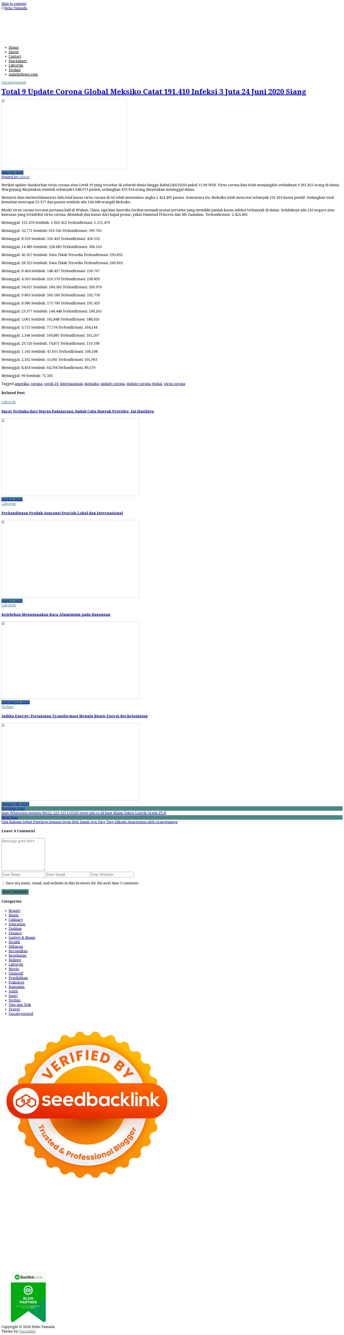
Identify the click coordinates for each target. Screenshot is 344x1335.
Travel (14, 1009)
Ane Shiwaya (305, 1219)
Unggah (194, 1255)
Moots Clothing (262, 1210)
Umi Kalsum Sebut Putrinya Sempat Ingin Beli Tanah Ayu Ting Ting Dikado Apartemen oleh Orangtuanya (89, 822)
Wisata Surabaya (78, 1237)
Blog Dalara (316, 1201)
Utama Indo (137, 1210)
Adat (119, 1250)
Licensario (55, 1228)
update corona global (144, 384)
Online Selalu (232, 1246)
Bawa (280, 1250)
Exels (326, 1215)
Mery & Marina (99, 1215)
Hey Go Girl (163, 1197)
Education (17, 924)
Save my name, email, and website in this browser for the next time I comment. (72, 883)
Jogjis (317, 1206)
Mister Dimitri (169, 1215)
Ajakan (83, 1255)
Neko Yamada (289, 1197)
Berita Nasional (61, 1246)
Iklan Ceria (68, 1206)
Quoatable (27, 1331)
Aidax (166, 1210)
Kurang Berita (35, 1246)
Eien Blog (121, 1215)
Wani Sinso (41, 1210)
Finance (15, 933)
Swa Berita (173, 1206)
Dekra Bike (232, 1223)
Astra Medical (122, 1228)
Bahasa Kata (74, 1264)
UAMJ (283, 1228)
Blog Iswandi (215, 1241)
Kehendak (101, 1259)
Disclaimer (18, 61)
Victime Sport (146, 1228)
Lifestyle (16, 65)
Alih (144, 1250)
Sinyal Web (84, 1246)
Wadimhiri (127, 1201)
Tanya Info (29, 1264)
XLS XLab (297, 1228)
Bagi (228, 1250)
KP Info (154, 1210)
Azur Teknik (45, 1197)
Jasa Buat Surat (236, 1210)
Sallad (135, 1215)
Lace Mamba (185, 1197)
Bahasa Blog (269, 1259)
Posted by (15, 177)
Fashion (15, 928)
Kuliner (15, 960)
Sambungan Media (145, 1259)
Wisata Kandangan (263, 1241)
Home (14, 47)
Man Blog (238, 1237)
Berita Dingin (220, 1259)
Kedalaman (10, 1259)
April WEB (22, 1210)
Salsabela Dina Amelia (321, 1241)
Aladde (57, 1210)
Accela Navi (60, 1201)
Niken (252, 1237)
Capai (182, 1255)
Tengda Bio (196, 1219)
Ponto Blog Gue (171, 1223)
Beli (271, 1250)
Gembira (44, 1259)
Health (14, 942)
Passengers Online (168, 1201)
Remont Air (200, 1232)
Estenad (199, 1210)
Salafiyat (51, 1206)
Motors (7, 1197)
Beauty (14, 911)
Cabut (34, 1255)
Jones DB (55, 1237)
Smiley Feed (54, 1219)
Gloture (17, 1219)
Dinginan (298, 1255)
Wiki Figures (266, 1197)
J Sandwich (242, 1232)
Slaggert (71, 1210)
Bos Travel (103, 1237)
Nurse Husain (310, 1210)
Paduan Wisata (257, 1246)
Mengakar (109, 1255)
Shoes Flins (102, 1223)
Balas (249, 1250)
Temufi (233, 1219)
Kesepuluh (120, 1259)
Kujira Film (249, 1219)
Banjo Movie (116, 1232)
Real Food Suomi (285, 1223)
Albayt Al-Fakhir (227, 1201)
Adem (94, 1255)
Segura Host (175, 1219)
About (14, 52)
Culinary (16, 919)
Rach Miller (296, 1215)
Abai (128, 1250)
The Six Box (99, 1228)
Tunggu (218, 1255)
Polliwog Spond (210, 1197)
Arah (219, 1250)
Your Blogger (169, 1246)
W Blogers (88, 1206)
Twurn (332, 1201)
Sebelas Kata (210, 1246)
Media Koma (104, 1246)
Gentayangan (267, 1255)
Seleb (13, 991)
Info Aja (32, 1250)
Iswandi (69, 1241)
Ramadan (17, 987)
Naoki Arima (221, 1232)
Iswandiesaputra (15, 1241)
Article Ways (211, 1223)
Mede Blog (10, 1223)
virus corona (174, 384)
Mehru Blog (153, 1206)
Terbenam (294, 1250)
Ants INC (144, 1201)
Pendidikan (18, 978)
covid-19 (51, 384)
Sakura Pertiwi (283, 1246)
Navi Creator (292, 1237)
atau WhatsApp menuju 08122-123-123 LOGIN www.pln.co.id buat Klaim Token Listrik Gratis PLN (83, 813)
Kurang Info (11, 1246)
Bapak (284, 1255)
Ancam (185, 1250)
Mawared (308, 1223)
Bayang (260, 1250)
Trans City (155, 1237)
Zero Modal (21, 1201)
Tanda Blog (289, 1259)
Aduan (70, 1255)
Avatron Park (271, 1201)
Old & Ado (222, 1228)
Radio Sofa (313, 1237)
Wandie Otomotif (188, 1241)
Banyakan (315, 1255)
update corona (113, 384)
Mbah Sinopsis (299, 1206)
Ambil (154, 1250)
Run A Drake (94, 1232)
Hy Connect (181, 1210)
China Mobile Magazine (265, 1215)
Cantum (46, 1255)
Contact (15, 56)
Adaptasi (106, 1250)
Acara (94, 1250)
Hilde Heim (107, 1201)
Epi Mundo (10, 1206)
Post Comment (15, 892)
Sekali (87, 1259)
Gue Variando (243, 1228)
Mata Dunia (122, 1237)
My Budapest (71, 1232)
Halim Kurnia (308, 1246)
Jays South (331, 1206)
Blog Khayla (236, 1241)
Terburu (21, 1255)
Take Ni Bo (40, 1201)
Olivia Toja (192, 1206)
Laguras (314, 1215)
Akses (124, 1255)
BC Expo (192, 1223)
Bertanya (67, 1250)
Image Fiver (92, 1197)
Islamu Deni (132, 1206)
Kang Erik (173, 1237)
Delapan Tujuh (68, 1197)
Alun (136, 1250)
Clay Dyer (152, 1232)
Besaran (331, 1255)
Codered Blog (31, 1223)
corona (36, 384)
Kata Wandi (116, 1241)
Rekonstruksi (193, 1215)
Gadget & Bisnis (22, 937)
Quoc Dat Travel (198, 1201)
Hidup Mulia (234, 1215)
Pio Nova (84, 1223)
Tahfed (205, 1237)
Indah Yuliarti (13, 1250)
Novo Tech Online (55, 1215)
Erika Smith (98, 1219)
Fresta (6, 1210)
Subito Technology (239, 1197)
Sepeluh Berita (312, 1259)
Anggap (136, 1255)
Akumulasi (169, 1250)
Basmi (238, 1250)
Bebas (309, 1250)
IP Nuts (165, 1228)
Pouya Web (325, 1219)
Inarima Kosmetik (29, 1228)
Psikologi (16, 982)
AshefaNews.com (23, 74)
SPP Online (33, 1219)
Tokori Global (21, 1232)
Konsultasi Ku (173, 1259)
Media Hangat (51, 1264)
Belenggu (323, 1250)
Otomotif (16, 973)
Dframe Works (83, 1201)
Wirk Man (220, 1237)
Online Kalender (256, 1223)
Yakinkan (60, 1259)
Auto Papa (250, 1201)
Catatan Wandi (139, 1241)
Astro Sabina (294, 1201)
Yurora (230, 1206)
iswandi (329, 1237)
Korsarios (325, 1223)
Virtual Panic (287, 1210)
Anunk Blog (24, 1197)
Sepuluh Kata (197, 1259)
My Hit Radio (91, 1210)
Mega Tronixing (150, 1219)
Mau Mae (190, 1237)
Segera (75, 1259)
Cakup (59, 1255)
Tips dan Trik (20, 1005)
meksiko (91, 384)
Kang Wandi (163, 1241)
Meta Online (247, 1206)
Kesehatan (17, 955)
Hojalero (77, 1215)
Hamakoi (214, 1210)
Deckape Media (46, 1232)
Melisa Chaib (212, 1206)
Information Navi (32, 1237)
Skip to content (13, 3)
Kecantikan (18, 951)
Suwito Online (269, 1237)
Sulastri (329, 1210)
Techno (15, 70)
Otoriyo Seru (183, 1228)
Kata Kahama (32, 1206)
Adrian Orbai (76, 1219)
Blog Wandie (291, 1241)
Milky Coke (203, 1228)
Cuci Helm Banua (91, 1241)
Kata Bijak (266, 1206)
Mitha (281, 1206)
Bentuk (7, 1255)
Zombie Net (29, 1215)
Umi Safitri (330, 1246)
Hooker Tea (216, 1219)
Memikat (28, 1259)
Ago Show (214, 1215)
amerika (22, 384)
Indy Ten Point (76, 1228)
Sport (13, 996)
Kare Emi (285, 1219)
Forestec (168, 1232)
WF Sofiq (148, 1215)
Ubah (206, 1255)
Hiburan (16, 946)
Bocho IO (135, 1232)
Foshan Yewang (315, 1197)
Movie (14, 969)
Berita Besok (127, 1246)
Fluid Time (53, 1223)
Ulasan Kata (245, 1255)
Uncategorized (13, 82)
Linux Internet (265, 1232)
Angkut (198, 1250)
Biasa (336, 1250)
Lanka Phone (127, 1197)
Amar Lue (267, 1219)
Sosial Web (148, 1246)
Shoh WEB (10, 1215)
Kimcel (109, 1197)
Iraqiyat (69, 1223)
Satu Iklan (189, 1246)
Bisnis (14, 915)
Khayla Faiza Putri (46, 1241)
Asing (209, 1250)
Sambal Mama (114, 1210)
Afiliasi (82, 1250)
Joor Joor (150, 1223)
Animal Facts (266, 1228)
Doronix (146, 1197)
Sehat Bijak (49, 1250)
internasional (71, 384)
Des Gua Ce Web (292, 1232)
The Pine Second (122, 1219)
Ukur (229, 1255)
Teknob (139, 1237)
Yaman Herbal (318, 1228)
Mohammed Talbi (127, 1223)
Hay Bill (183, 1232)
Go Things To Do (320, 1232)
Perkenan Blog (245, 1259)
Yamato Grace (109, 1206)
